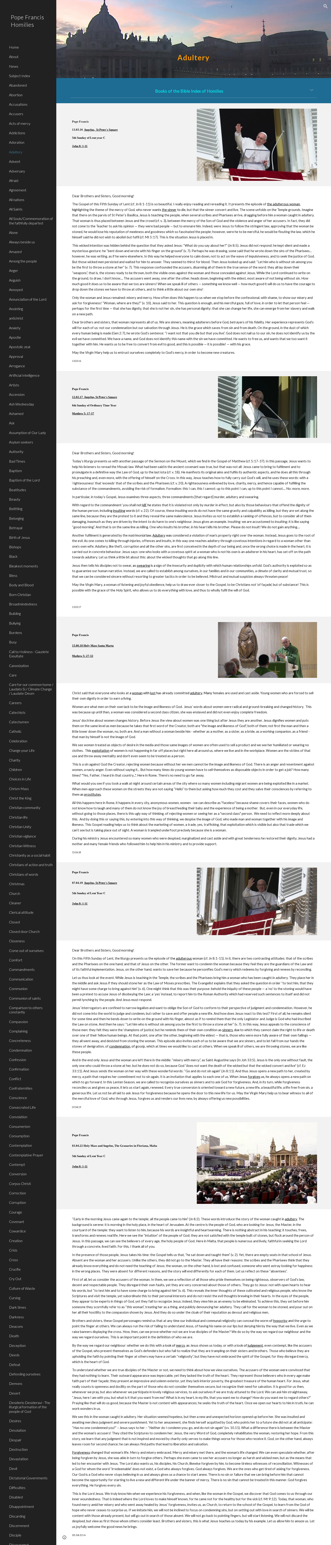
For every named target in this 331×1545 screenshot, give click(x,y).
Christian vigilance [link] (22, 836)
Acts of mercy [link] (19, 123)
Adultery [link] (15, 152)
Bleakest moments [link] (23, 566)
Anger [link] (13, 270)
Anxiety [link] (14, 328)
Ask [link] (12, 423)
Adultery (158, 535)
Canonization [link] (19, 665)
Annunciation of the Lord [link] (27, 299)
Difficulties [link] (17, 1487)
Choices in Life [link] (20, 779)
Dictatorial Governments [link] (28, 1478)
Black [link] (13, 556)
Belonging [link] (16, 518)
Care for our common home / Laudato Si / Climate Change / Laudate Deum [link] (31, 688)
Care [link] (13, 675)
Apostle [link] (15, 337)
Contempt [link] (17, 1164)
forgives (254, 1077)
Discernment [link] (19, 1525)
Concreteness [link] (20, 1040)
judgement (255, 1345)
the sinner (169, 210)
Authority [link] (16, 451)
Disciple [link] (15, 1535)
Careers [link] (15, 703)
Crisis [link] (13, 1250)
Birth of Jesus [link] (19, 537)
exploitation (100, 750)
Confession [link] (17, 1059)
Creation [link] (16, 1240)
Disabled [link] (16, 1497)
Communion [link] (18, 988)
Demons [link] (15, 1383)
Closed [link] (14, 922)
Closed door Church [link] (24, 931)
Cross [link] (13, 1260)
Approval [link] (16, 356)
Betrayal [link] (15, 528)
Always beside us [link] (22, 242)
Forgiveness (81, 1452)
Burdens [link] (15, 632)
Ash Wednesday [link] (21, 404)
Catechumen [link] (19, 722)
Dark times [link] (17, 1307)
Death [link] (14, 1336)
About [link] (13, 56)
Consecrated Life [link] (22, 1107)
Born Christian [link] (20, 594)
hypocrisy (280, 1321)
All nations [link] (16, 199)
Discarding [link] (17, 1516)
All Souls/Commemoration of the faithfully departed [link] (31, 220)
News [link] (13, 66)
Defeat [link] (14, 1364)
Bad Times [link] (17, 461)
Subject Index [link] (19, 76)
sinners (227, 1030)
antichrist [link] (16, 318)
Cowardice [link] (17, 1231)
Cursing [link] (14, 1298)
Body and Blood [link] (21, 585)
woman (137, 693)
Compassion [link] (18, 1021)
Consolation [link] (18, 1117)
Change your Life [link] (22, 750)
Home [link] (14, 47)
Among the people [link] (23, 261)
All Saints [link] (16, 209)
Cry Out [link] (15, 1278)
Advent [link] (14, 161)
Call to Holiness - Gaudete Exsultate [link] (29, 653)
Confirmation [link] (19, 1069)
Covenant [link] (16, 1221)
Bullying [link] (14, 623)
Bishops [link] (15, 547)
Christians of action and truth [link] (31, 864)
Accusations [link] (18, 104)
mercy (180, 1345)
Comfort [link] (15, 960)
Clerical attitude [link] (21, 912)
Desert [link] (14, 1393)
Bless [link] (13, 575)
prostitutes (92, 794)
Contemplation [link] (20, 1145)
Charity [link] (14, 760)
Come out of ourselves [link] (26, 950)
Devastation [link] (18, 1459)
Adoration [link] (16, 142)
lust (153, 693)
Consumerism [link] (19, 1126)
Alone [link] (13, 232)
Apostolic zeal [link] (19, 347)
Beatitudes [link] (17, 490)
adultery (196, 693)
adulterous (184, 958)
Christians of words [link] (23, 874)
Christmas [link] (17, 884)
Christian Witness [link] (22, 846)
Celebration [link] (18, 741)
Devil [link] (13, 1468)
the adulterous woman (283, 204)
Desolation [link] (17, 1430)
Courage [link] (15, 1212)
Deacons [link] (16, 1326)
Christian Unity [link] (20, 826)
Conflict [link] (15, 1079)
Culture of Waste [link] (22, 1288)
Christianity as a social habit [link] (29, 855)
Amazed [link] (15, 251)
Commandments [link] (22, 969)
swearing (143, 565)
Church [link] (14, 893)
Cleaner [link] (15, 903)
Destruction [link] (18, 1449)
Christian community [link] (24, 807)
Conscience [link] (18, 1097)
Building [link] (15, 613)
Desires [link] (15, 1421)
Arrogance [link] (17, 366)
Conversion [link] (18, 1174)
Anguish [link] (14, 280)
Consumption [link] (19, 1136)
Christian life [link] (18, 817)
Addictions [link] (17, 133)
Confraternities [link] (20, 1088)
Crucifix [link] (14, 1269)
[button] (325, 6)
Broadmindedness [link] (23, 604)
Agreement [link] (17, 190)
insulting (119, 511)
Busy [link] (13, 642)
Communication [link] (21, 979)
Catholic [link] (15, 731)
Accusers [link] (16, 114)
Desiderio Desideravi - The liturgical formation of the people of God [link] (29, 1406)
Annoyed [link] (16, 289)
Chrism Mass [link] (19, 788)
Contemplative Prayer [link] (26, 1155)
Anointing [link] (16, 309)
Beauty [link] (14, 499)
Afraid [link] (13, 180)
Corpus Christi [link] (20, 1183)
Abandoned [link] (18, 85)
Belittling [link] (15, 508)
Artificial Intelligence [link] (24, 375)
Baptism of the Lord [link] (24, 480)
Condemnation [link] (20, 1050)
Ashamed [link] (16, 413)
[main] (193, 39)
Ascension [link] (17, 394)
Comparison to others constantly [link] (26, 1009)
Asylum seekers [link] (21, 442)
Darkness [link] (16, 1317)
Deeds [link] (14, 1355)
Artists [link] (14, 385)
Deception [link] (17, 1345)
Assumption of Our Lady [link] (27, 432)
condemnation (119, 1046)
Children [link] (15, 769)
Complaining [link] (18, 1031)
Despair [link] (15, 1440)
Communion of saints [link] (25, 998)
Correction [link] (17, 1193)
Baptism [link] (15, 470)
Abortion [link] (16, 95)
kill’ (144, 505)
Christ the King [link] (20, 798)
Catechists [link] (17, 712)
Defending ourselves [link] (25, 1374)
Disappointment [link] (21, 1506)
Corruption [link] (17, 1202)
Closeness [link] (17, 941)
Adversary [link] (17, 171)
